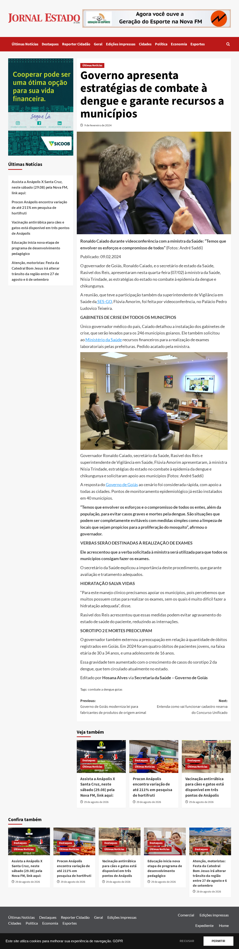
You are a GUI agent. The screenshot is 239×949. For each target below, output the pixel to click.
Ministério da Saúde (103, 339)
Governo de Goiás (122, 484)
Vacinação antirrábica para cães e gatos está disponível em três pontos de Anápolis (204, 787)
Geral (98, 44)
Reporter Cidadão (76, 44)
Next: (192, 706)
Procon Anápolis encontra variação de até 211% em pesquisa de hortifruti (152, 787)
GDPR (118, 941)
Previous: (113, 706)
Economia (179, 44)
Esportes (197, 44)
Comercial (186, 915)
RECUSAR (187, 941)
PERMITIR (218, 941)
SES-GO (104, 301)
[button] (228, 44)
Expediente (204, 925)
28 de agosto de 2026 (209, 892)
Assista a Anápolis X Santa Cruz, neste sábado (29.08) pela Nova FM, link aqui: (97, 787)
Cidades (145, 44)
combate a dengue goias (105, 689)
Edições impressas (120, 44)
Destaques (50, 44)
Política (161, 44)
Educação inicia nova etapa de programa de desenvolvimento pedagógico (36, 248)
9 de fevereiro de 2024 (98, 125)
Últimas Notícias (25, 44)
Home (224, 925)
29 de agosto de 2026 (96, 802)
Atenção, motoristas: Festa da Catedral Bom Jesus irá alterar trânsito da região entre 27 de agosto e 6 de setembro (36, 271)
